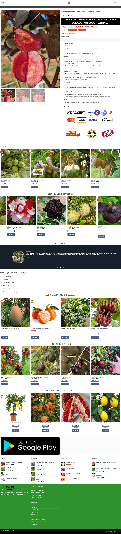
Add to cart (72, 30)
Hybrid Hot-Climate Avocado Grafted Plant (39, 377)
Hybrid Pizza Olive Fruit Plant (67, 377)
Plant (5, 7)
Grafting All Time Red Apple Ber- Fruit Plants (72, 227)
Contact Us (18, 7)
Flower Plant (34, 502)
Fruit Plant (67, 36)
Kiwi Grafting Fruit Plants (96, 180)
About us (13, 7)
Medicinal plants (34, 512)
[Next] (57, 49)
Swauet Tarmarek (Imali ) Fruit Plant (38, 180)
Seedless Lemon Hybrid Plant (15, 424)
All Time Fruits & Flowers (36, 495)
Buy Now (82, 30)
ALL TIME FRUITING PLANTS (37, 492)
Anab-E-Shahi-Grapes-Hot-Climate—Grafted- (12, 227)
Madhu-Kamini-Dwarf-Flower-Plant (68, 328)
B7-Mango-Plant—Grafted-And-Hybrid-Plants (10, 328)
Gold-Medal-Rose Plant (98, 227)
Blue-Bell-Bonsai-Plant (38, 227)
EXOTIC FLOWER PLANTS (37, 497)
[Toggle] (62, 40)
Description (67, 40)
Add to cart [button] (4, 183)
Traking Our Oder (26, 7)
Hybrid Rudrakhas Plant (66, 180)
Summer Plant (34, 524)
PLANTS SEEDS (34, 517)
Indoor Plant (34, 507)
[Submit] (69, 3)
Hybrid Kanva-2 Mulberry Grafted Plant (9, 377)
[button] (109, 3)
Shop (9, 7)
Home (2, 7)
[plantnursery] (6, 2)
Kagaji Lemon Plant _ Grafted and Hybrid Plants (105, 424)
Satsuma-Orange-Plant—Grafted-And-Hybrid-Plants (41, 328)
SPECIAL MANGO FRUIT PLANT (38, 521)
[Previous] (4, 49)
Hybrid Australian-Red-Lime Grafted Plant (99, 377)
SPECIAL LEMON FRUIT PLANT (38, 519)
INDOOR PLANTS (35, 509)
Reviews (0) (67, 106)
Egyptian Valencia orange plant (45, 424)
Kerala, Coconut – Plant (5, 180)
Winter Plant (34, 526)
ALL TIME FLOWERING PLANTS (38, 490)
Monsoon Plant (34, 514)
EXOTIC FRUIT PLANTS (36, 500)
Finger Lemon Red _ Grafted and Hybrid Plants (75, 424)
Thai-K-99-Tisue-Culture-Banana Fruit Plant (99, 328)
